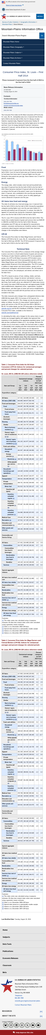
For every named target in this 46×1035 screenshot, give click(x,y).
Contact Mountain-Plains (23, 1005)
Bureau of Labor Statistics (10, 22)
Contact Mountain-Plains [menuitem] (11, 63)
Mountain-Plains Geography (13, 47)
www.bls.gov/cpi (6, 308)
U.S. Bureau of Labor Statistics (18, 16)
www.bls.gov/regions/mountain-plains (13, 105)
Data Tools (7, 944)
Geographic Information (28, 22)
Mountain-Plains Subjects (12, 52)
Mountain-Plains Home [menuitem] (11, 42)
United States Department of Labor (15, 10)
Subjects (6, 937)
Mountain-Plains (7, 24)
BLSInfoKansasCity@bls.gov (11, 103)
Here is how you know (14, 5)
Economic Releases (10, 958)
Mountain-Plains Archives (12, 58)
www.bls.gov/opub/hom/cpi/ (9, 312)
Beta (5, 972)
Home (5, 930)
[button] (41, 1011)
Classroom (7, 965)
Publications (8, 951)
